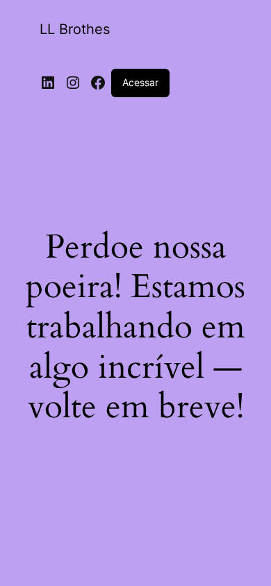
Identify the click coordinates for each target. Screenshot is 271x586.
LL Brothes (75, 29)
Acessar (140, 82)
